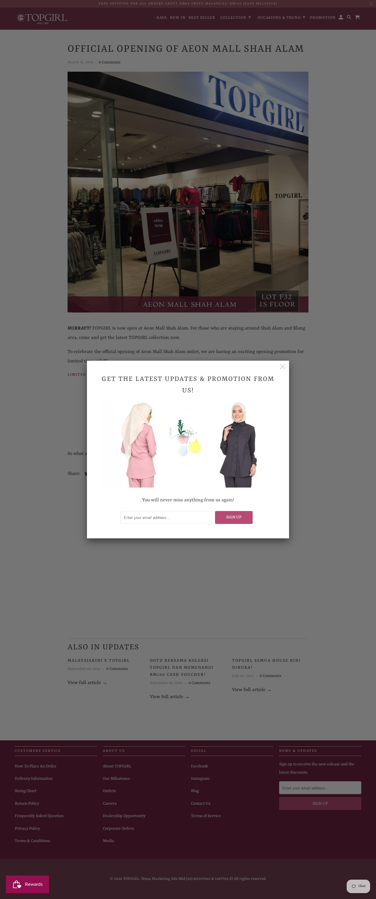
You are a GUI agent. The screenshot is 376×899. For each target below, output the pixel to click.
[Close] (282, 367)
